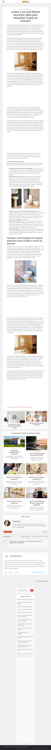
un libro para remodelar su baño (19, 246)
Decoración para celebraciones (14, 475)
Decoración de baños (25, 9)
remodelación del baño (17, 407)
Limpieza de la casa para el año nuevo (25, 653)
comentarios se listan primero (40, 536)
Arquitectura (14, 448)
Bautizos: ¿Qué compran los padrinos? (37, 478)
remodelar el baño (28, 407)
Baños (9, 407)
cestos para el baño (33, 115)
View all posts (8, 531)
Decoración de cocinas (14, 499)
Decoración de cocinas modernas (14, 502)
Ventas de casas (36, 451)
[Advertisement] (25, 97)
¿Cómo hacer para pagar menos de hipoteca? (37, 454)
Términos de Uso (29, 748)
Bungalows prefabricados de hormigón (14, 452)
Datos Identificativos (22, 748)
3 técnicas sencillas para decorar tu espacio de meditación (37, 503)
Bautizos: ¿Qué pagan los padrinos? (14, 478)
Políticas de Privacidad (37, 748)
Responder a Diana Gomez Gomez (40, 572)
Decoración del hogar (36, 499)
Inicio (16, 748)
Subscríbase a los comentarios (43, 581)
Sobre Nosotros (45, 748)
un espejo (30, 327)
